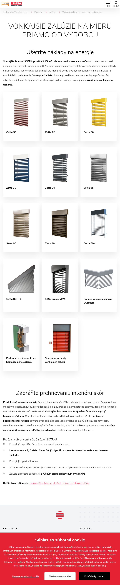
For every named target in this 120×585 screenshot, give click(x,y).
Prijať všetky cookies (94, 576)
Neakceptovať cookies (60, 576)
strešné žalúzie (61, 483)
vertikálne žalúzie (79, 483)
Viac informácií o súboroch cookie (90, 550)
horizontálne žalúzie (41, 483)
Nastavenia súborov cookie (25, 576)
